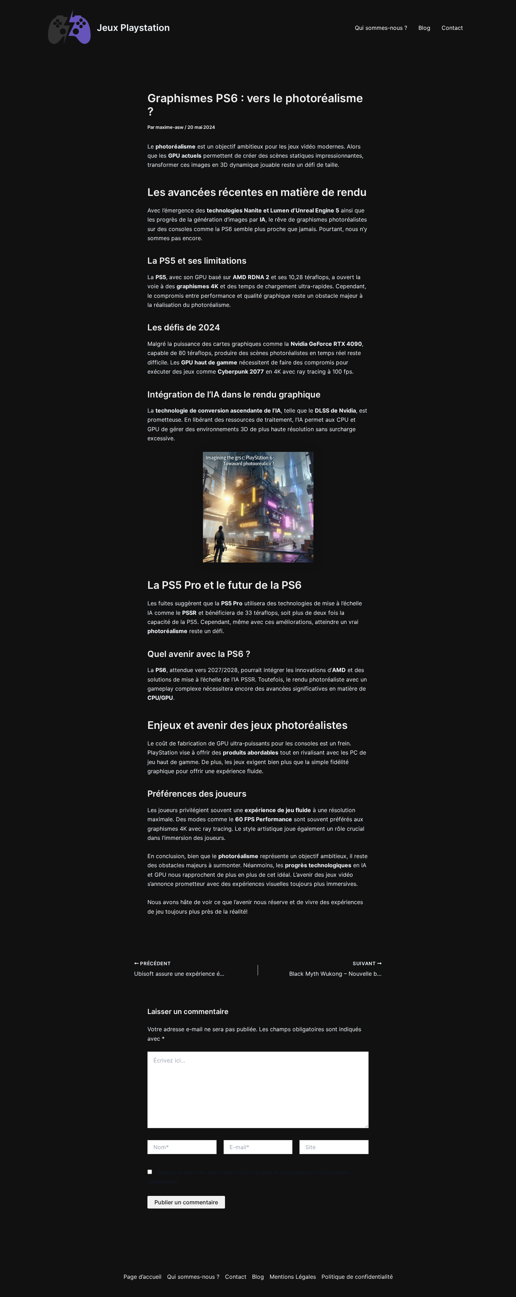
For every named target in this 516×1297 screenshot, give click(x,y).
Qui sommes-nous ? (381, 27)
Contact (452, 27)
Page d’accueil (142, 1276)
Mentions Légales (293, 1276)
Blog (424, 27)
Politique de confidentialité (357, 1276)
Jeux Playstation (133, 27)
